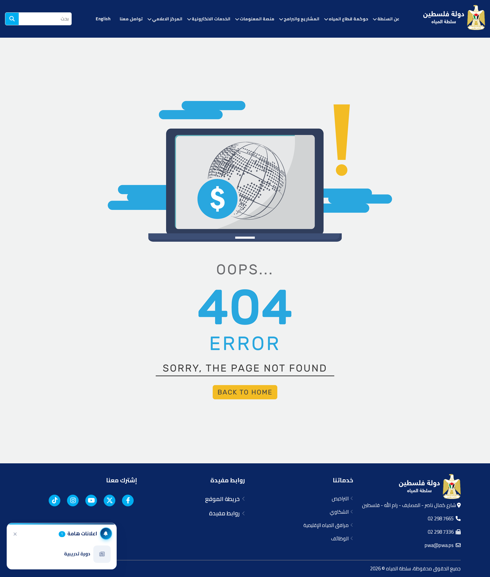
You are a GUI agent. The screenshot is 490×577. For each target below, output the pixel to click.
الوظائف (341, 538)
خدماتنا (343, 480)
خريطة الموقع (223, 499)
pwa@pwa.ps (440, 545)
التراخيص (341, 498)
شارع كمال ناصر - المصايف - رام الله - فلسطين (409, 505)
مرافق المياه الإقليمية (327, 525)
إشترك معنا (121, 480)
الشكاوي (340, 512)
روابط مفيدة (227, 480)
